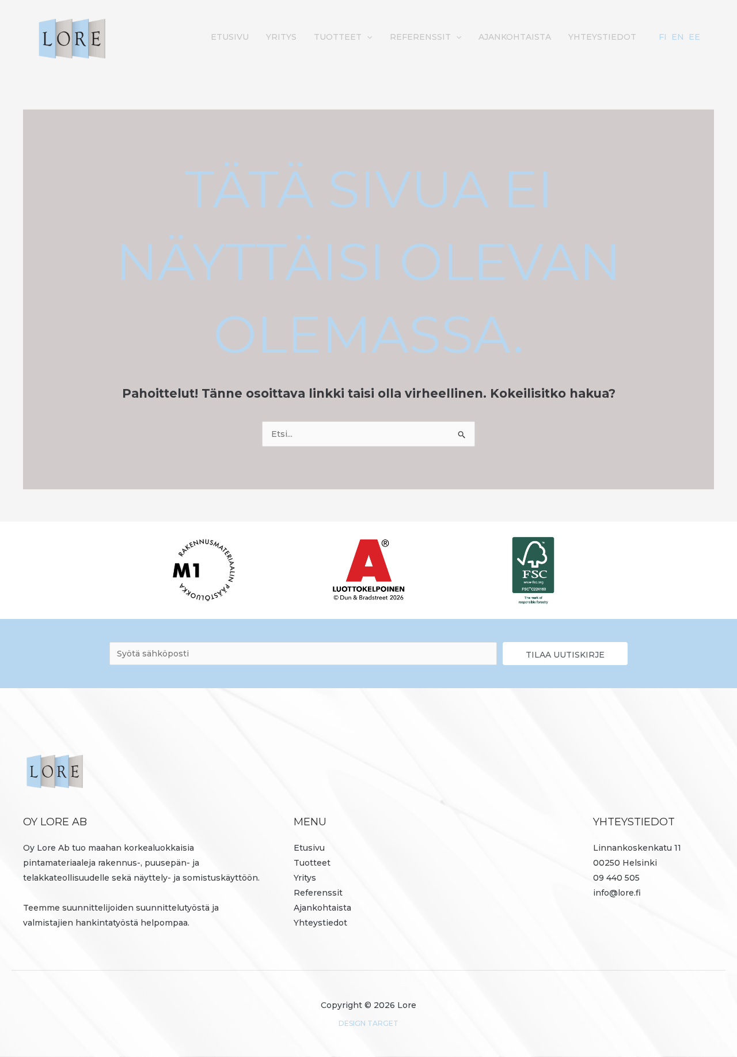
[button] (367, 37)
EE (694, 37)
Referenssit (420, 37)
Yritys (281, 37)
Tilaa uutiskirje (565, 655)
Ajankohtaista (514, 37)
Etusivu (230, 37)
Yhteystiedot (602, 37)
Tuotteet (338, 37)
